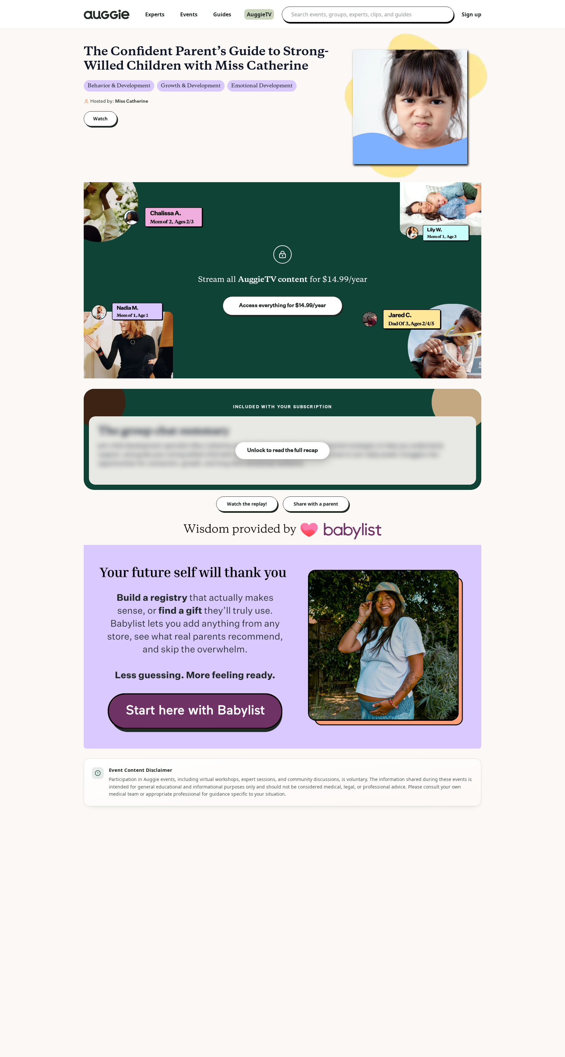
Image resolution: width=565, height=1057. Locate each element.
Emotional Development (262, 86)
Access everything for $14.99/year (282, 305)
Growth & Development (191, 86)
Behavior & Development (119, 86)
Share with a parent (316, 504)
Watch (100, 118)
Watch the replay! (247, 504)
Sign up (471, 14)
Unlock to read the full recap (282, 450)
